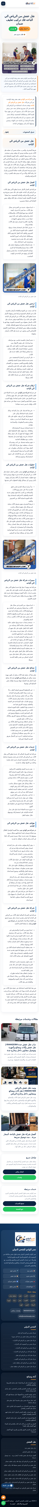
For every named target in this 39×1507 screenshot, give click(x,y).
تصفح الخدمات (19, 1203)
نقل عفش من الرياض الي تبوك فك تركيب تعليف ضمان (20, 1461)
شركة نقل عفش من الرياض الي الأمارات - (24, 1340)
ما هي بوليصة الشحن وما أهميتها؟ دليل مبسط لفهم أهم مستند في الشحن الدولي (21, 1395)
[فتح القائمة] (3, 4)
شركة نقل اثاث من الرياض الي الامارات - (24, 1351)
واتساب (19, 1177)
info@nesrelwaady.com (27, 1316)
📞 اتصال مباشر (24, 29)
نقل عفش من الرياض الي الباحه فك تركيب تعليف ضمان (20, 1478)
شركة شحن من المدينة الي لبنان (27, 1333)
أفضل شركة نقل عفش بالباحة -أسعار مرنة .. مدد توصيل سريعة (20, 1456)
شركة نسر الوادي (26, 99)
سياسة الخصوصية (8, 1501)
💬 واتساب (13, 29)
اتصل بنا (12, 1504)
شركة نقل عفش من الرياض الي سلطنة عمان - (23, 1366)
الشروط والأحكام (22, 1504)
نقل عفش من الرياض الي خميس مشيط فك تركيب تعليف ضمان (20, 1466)
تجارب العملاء (6, 1485)
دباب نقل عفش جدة (30, 1448)
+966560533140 (29, 1310)
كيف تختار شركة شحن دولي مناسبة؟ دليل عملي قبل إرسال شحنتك (21, 1401)
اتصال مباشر (19, 1172)
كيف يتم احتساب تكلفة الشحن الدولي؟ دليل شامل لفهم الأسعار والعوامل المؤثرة (20, 1413)
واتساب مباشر (15, 1310)
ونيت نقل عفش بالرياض (29, 1452)
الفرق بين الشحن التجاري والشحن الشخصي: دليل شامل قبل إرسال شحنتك (20, 1390)
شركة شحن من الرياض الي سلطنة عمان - (24, 1363)
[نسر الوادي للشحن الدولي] (30, 3)
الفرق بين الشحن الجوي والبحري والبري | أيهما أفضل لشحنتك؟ (21, 1431)
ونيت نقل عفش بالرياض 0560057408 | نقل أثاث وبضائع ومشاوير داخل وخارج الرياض (22, 1091)
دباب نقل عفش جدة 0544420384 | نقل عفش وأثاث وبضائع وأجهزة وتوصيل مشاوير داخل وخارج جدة (20, 1047)
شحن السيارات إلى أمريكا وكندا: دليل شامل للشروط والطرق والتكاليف (21, 1384)
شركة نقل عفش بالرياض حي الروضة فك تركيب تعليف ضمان (20, 1489)
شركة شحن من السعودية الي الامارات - (25, 1344)
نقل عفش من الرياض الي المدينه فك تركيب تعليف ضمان (20, 1471)
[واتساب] (3, 1503)
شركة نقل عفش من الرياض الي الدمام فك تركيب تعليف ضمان (20, 1483)
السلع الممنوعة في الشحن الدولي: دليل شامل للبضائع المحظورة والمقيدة (21, 1419)
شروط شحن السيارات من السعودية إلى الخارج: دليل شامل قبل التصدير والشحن (21, 1407)
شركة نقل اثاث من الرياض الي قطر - (25, 1355)
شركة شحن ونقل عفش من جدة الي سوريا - (23, 1336)
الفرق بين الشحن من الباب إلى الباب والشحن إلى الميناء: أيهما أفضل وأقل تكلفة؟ (20, 1425)
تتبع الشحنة (19, 1209)
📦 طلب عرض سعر (19, 34)
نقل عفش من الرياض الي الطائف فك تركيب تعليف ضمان (20, 1475)
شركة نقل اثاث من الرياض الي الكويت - (25, 1359)
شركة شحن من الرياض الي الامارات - (25, 1348)
